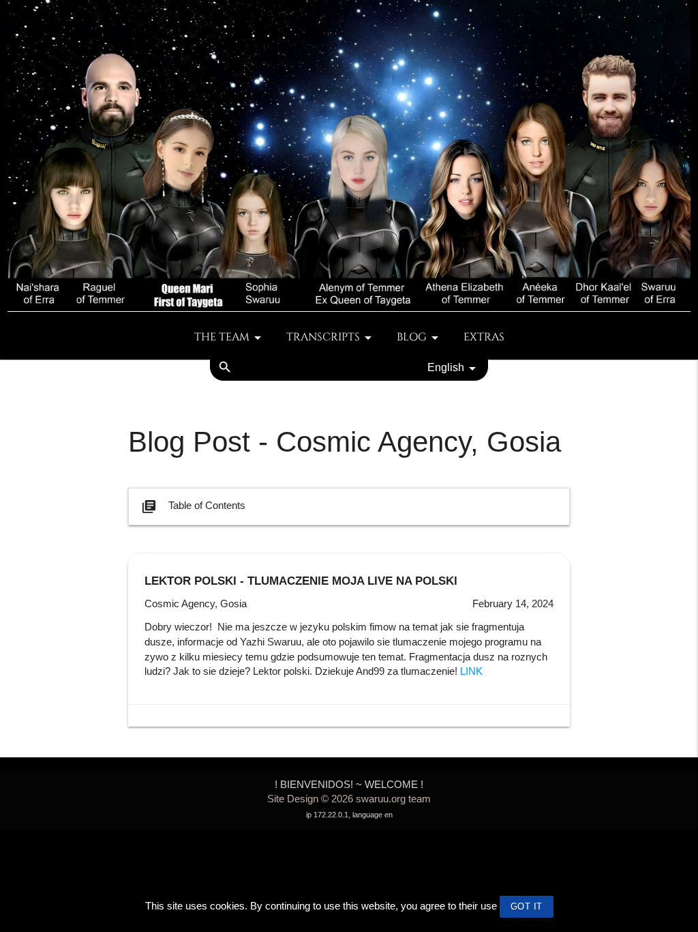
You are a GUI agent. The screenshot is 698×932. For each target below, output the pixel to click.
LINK (471, 671)
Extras (484, 337)
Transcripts (323, 337)
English (445, 367)
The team (221, 337)
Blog (412, 337)
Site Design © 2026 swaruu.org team (349, 798)
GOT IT (527, 906)
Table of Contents (193, 506)
